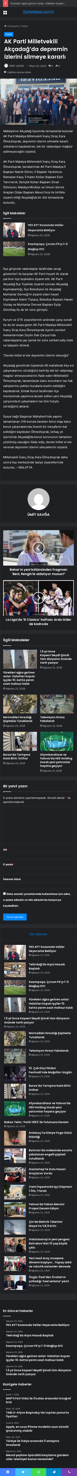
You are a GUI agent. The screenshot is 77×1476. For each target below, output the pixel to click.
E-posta (9, 864)
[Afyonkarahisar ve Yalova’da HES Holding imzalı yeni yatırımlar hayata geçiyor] (57, 741)
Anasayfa (13, 26)
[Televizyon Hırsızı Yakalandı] (57, 704)
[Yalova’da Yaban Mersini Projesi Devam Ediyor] (15, 1209)
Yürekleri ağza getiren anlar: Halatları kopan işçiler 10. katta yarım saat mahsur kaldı (19, 678)
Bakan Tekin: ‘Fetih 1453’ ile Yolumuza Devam (36, 1122)
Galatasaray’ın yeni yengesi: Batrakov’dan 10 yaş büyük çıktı (49, 1243)
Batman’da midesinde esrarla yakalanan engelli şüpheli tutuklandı (50, 1154)
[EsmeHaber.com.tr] (38, 12)
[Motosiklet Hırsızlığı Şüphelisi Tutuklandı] (20, 704)
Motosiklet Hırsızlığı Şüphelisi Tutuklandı (17, 719)
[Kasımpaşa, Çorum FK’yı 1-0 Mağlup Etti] (14, 248)
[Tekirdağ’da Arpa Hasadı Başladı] (15, 969)
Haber (24, 26)
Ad (6, 849)
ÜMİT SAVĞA (16, 65)
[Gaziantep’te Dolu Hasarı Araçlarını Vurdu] (15, 1174)
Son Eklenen (38, 934)
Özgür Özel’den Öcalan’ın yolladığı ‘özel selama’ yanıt (49, 1279)
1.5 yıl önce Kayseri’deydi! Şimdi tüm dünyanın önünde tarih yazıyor (56, 657)
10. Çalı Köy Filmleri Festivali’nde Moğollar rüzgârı (50, 1070)
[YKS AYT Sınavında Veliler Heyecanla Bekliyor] (14, 230)
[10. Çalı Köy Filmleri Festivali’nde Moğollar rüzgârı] (15, 1073)
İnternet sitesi (12, 879)
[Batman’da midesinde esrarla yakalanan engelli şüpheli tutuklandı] (15, 1155)
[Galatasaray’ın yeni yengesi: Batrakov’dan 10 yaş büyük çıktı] (15, 1244)
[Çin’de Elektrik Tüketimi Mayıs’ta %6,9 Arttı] (15, 1227)
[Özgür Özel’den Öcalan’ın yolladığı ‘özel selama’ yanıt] (15, 1282)
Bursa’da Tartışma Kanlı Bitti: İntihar (16, 756)
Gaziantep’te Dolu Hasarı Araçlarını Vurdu (47, 1171)
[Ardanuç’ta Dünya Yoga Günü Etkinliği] (15, 1138)
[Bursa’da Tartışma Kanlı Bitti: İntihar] (20, 741)
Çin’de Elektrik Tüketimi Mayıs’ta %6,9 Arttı (45, 1224)
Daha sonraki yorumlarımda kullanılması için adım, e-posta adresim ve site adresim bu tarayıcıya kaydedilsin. (37, 899)
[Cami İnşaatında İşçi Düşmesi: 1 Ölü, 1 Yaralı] (15, 1192)
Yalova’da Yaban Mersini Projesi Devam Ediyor (46, 1206)
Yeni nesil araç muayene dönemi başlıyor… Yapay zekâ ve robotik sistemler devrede (50, 1262)
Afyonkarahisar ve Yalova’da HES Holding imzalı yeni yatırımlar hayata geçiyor (56, 760)
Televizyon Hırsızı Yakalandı (52, 719)
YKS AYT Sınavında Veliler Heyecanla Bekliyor (47, 949)
